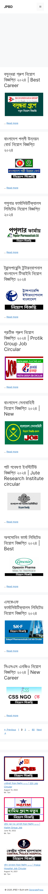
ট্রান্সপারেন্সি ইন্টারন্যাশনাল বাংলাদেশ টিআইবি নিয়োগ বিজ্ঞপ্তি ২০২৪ (23, 273)
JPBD (8, 7)
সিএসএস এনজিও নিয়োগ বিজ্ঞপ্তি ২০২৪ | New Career (22, 672)
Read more (12, 123)
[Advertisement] (24, 39)
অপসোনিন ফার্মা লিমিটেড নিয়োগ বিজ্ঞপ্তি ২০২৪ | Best (22, 542)
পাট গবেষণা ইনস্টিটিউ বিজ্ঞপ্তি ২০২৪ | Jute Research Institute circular (24, 475)
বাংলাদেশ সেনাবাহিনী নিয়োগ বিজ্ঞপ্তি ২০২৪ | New (22, 408)
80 (33, 729)
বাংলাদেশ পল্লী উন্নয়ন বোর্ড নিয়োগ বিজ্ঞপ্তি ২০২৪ (21, 144)
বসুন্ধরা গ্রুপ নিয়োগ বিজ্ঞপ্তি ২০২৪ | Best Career (22, 79)
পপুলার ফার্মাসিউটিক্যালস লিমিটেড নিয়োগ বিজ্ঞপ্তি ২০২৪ (22, 208)
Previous (10, 729)
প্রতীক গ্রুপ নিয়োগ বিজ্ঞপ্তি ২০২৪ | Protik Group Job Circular (23, 340)
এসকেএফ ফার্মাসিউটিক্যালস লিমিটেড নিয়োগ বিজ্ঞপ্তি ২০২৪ (23, 607)
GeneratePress (36, 889)
